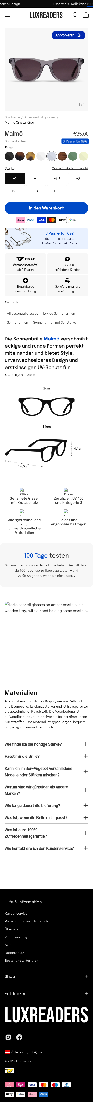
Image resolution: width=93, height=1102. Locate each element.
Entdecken (16, 993)
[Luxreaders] (46, 15)
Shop (10, 976)
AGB (8, 944)
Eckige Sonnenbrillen (59, 313)
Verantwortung (16, 936)
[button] (75, 14)
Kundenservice (16, 913)
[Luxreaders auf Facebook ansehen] (19, 1037)
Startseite (12, 117)
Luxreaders (23, 1061)
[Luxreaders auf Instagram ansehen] (8, 1037)
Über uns (11, 929)
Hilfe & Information (23, 901)
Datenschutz (14, 952)
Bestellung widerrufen (21, 960)
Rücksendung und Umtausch (26, 921)
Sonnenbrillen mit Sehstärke (54, 322)
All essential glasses (40, 117)
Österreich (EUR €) (24, 1052)
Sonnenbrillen (17, 322)
